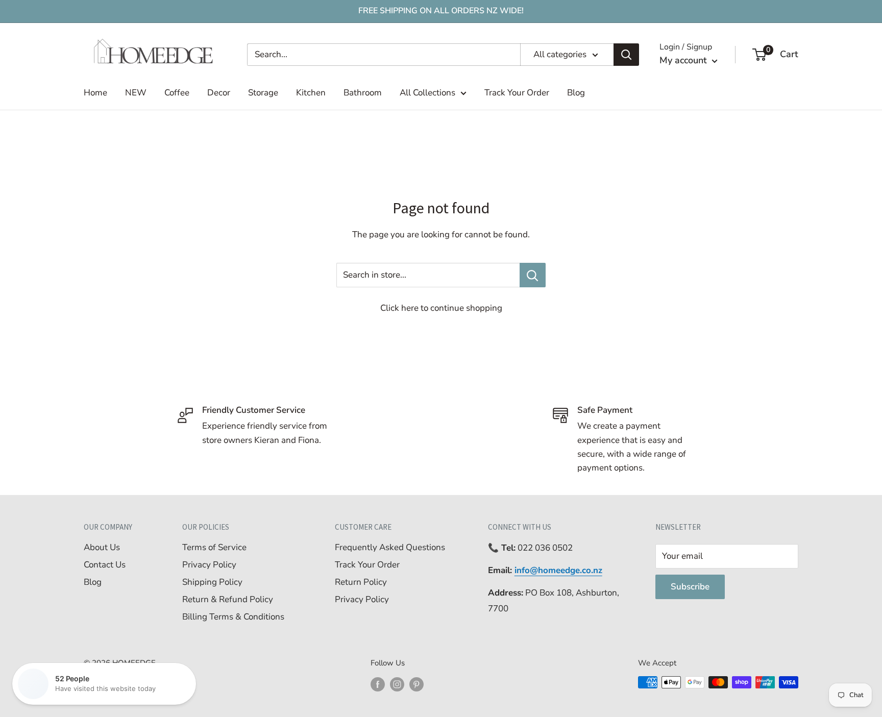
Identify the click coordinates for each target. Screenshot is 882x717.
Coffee (176, 92)
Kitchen (311, 92)
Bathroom (363, 92)
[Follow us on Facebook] (378, 683)
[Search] (626, 54)
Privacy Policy (209, 565)
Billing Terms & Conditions (233, 617)
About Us (102, 547)
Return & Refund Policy (227, 599)
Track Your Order (516, 92)
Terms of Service (214, 547)
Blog (576, 92)
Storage (263, 92)
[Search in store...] (533, 275)
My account (684, 60)
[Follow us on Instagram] (397, 683)
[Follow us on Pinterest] (416, 683)
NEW (135, 92)
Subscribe (690, 586)
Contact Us (105, 565)
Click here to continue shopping (441, 308)
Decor (218, 92)
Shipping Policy (212, 582)
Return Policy (361, 582)
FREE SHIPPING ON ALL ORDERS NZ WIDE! (441, 10)
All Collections (427, 92)
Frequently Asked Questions (390, 547)
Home (95, 92)
